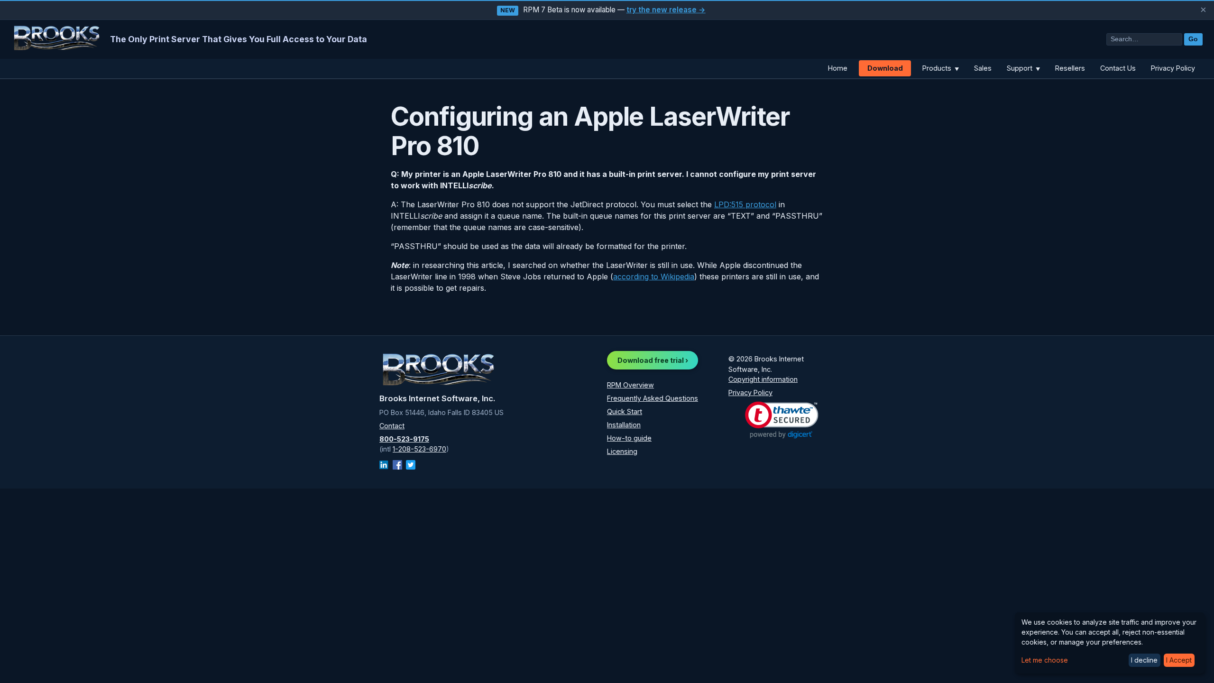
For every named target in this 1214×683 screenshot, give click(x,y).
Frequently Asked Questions (652, 398)
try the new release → (666, 9)
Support (1023, 68)
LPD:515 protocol (745, 204)
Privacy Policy (1173, 68)
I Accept (1179, 660)
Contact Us (1118, 68)
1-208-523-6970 (419, 449)
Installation (624, 425)
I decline (1144, 660)
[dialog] (1110, 643)
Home (837, 68)
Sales (983, 68)
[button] (782, 420)
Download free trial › (652, 360)
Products (940, 68)
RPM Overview (630, 385)
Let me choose (1044, 660)
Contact (392, 426)
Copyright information (763, 379)
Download (885, 68)
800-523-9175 (404, 439)
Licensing (622, 451)
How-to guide (629, 438)
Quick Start (624, 411)
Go (1193, 39)
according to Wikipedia (653, 276)
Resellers (1070, 68)
